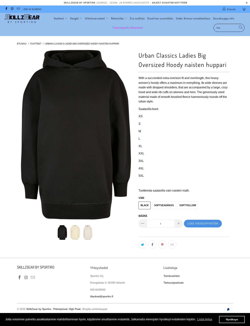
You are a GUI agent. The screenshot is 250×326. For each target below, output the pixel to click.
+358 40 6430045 (32, 9)
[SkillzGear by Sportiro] (22, 19)
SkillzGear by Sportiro (38, 309)
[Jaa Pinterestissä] (162, 245)
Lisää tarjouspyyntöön (203, 223)
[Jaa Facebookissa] (152, 245)
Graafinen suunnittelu (160, 18)
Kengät (74, 18)
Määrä (143, 216)
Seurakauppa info (223, 18)
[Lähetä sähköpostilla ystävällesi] (172, 245)
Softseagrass (164, 205)
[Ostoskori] (244, 9)
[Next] (128, 135)
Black (145, 205)
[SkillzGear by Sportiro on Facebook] (6, 9)
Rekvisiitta (117, 18)
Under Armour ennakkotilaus (193, 18)
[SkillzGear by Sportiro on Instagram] (12, 9)
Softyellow (187, 205)
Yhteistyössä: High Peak (67, 309)
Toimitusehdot (171, 275)
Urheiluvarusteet (95, 18)
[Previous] (23, 135)
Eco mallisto (137, 18)
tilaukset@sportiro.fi (101, 296)
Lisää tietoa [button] (204, 319)
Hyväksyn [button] (232, 319)
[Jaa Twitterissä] (143, 245)
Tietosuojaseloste (173, 282)
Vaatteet (59, 18)
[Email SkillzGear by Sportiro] (18, 9)
